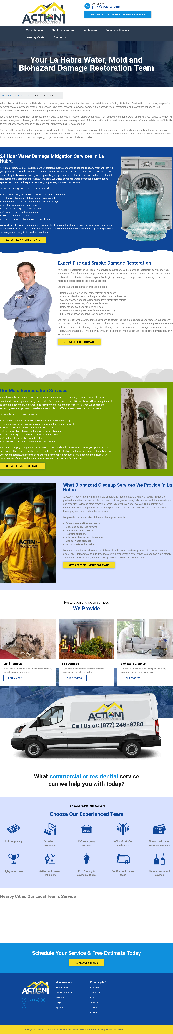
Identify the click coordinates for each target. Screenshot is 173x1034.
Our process (15, 678)
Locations (94, 1002)
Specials (60, 1007)
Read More (131, 678)
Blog (92, 997)
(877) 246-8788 (106, 7)
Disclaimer (119, 1029)
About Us (94, 987)
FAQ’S (58, 1002)
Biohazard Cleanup (117, 30)
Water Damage (35, 30)
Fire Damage (89, 30)
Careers (93, 1007)
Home (8, 95)
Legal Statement (87, 1029)
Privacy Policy (104, 1029)
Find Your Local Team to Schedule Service (118, 14)
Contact (59, 37)
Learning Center (36, 37)
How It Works (62, 987)
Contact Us (95, 992)
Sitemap (94, 1012)
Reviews (60, 997)
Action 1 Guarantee (65, 992)
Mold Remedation (63, 30)
